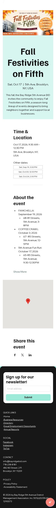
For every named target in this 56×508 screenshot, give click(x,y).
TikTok (6, 448)
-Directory (8, 423)
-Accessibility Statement (15, 487)
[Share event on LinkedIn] (30, 355)
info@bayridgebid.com (15, 461)
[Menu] (28, 4)
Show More (20, 271)
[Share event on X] (22, 355)
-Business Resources (13, 419)
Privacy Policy (10, 483)
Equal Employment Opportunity (20, 426)
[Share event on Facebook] (14, 355)
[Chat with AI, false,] (50, 502)
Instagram (8, 445)
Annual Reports (11, 429)
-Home (6, 416)
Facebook (8, 442)
